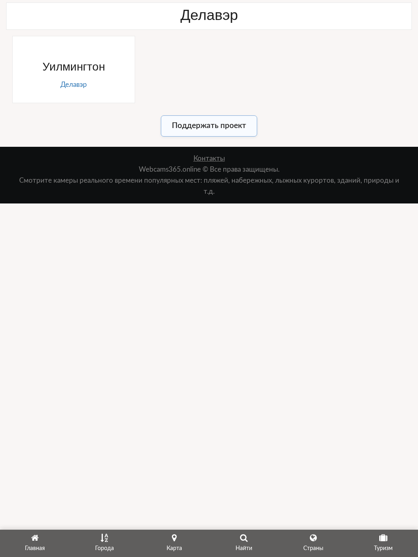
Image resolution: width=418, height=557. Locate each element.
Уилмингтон (73, 66)
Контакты (209, 158)
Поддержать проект (209, 126)
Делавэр (73, 84)
